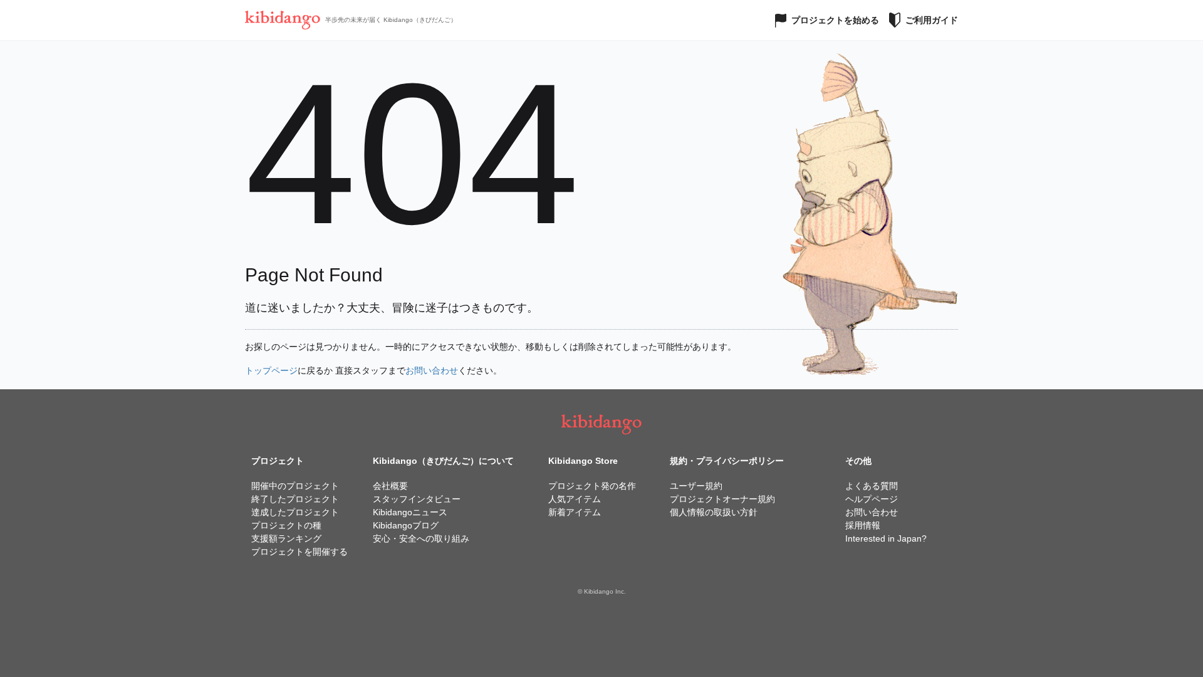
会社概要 (390, 486)
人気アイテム (574, 499)
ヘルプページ (871, 499)
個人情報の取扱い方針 (714, 512)
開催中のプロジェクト (295, 486)
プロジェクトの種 (286, 525)
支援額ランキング (286, 538)
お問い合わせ (431, 370)
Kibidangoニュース (410, 512)
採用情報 (862, 525)
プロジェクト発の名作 (592, 486)
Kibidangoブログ (406, 525)
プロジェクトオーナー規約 (722, 499)
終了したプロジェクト (295, 499)
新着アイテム (574, 512)
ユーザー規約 (696, 486)
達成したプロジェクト (295, 512)
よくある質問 (871, 486)
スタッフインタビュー (417, 499)
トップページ (271, 370)
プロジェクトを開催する (299, 552)
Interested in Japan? (886, 538)
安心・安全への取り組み (421, 538)
